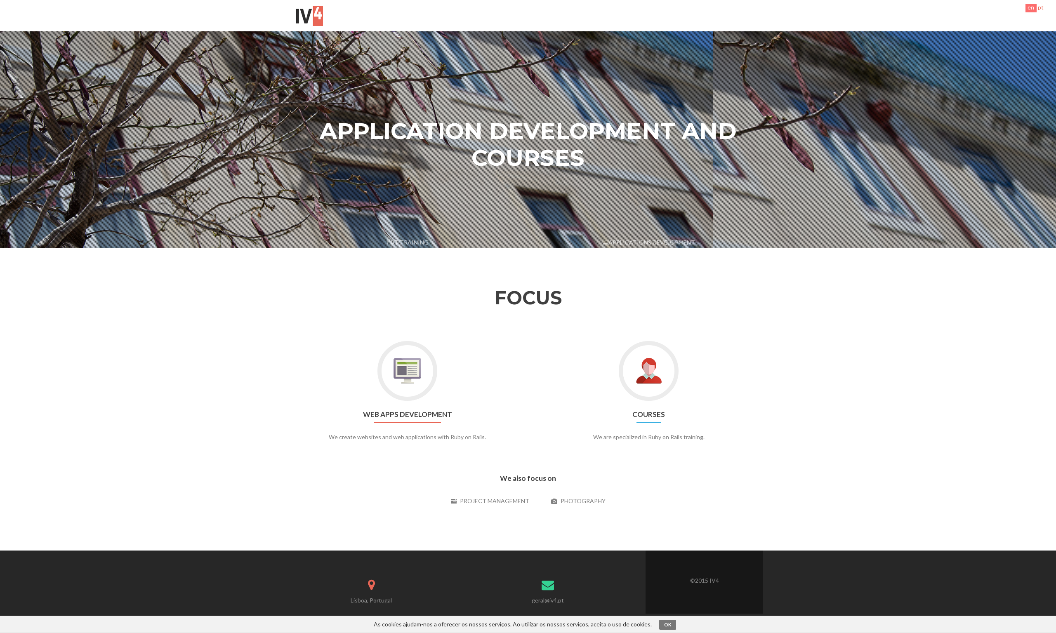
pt (1041, 7)
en (1031, 7)
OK (667, 624)
